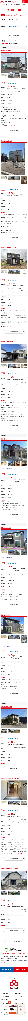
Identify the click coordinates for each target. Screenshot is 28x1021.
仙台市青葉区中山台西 (6, 707)
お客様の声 (18, 4)
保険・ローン (20, 15)
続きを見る (13, 126)
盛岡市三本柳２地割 (6, 528)
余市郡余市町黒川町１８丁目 (8, 247)
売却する (23, 4)
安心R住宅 (13, 4)
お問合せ (17, 1000)
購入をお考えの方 (6, 1000)
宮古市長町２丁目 (5, 615)
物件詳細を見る (14, 131)
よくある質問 (18, 996)
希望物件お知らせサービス (11, 15)
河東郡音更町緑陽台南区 (7, 341)
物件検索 (2, 15)
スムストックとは (6, 4)
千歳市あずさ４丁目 (6, 51)
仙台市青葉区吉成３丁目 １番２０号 (10, 778)
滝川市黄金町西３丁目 (6, 141)
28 (19, 941)
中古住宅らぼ (18, 993)
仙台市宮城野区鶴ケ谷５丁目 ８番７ (10, 868)
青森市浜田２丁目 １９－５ (8, 439)
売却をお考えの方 (6, 996)
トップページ (4, 993)
